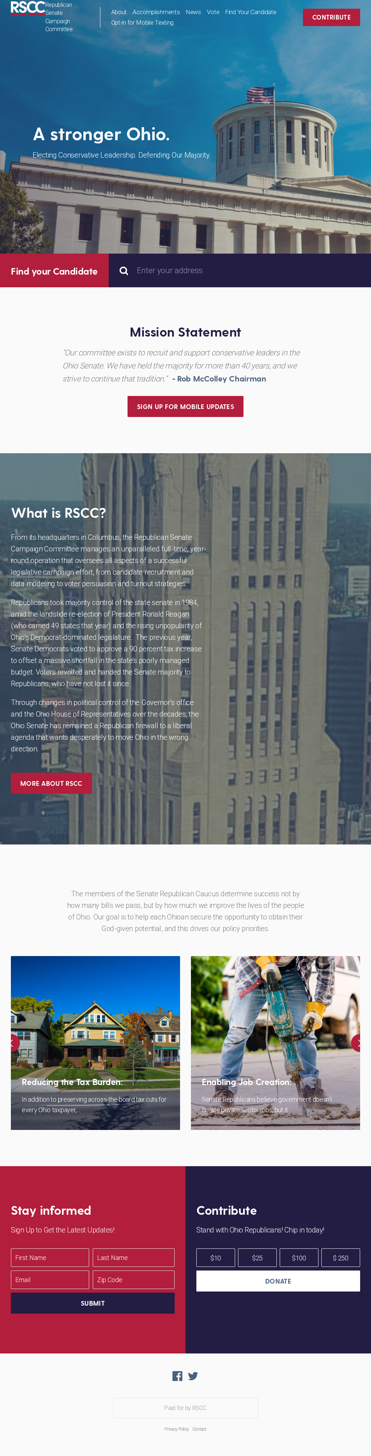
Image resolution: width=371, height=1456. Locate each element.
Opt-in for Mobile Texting (142, 22)
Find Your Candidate (250, 12)
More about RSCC (51, 783)
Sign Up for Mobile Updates (185, 406)
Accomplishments (156, 12)
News (193, 12)
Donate (278, 1281)
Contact (199, 1429)
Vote (213, 12)
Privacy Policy (176, 1429)
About (119, 12)
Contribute (331, 17)
